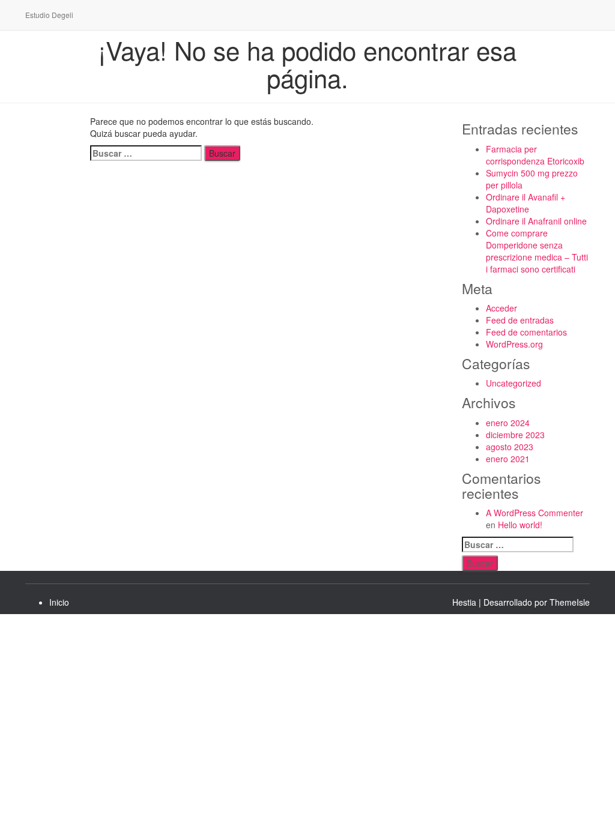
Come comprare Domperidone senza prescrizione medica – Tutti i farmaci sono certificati (537, 251)
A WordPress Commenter (534, 513)
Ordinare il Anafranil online (536, 221)
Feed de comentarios (526, 332)
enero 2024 (508, 423)
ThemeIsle (570, 602)
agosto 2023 (509, 447)
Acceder (501, 308)
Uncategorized (513, 383)
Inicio (59, 602)
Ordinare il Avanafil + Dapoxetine (525, 203)
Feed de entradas (520, 320)
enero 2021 (508, 459)
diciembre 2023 (515, 435)
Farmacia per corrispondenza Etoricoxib (535, 155)
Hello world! (520, 525)
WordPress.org (514, 344)
